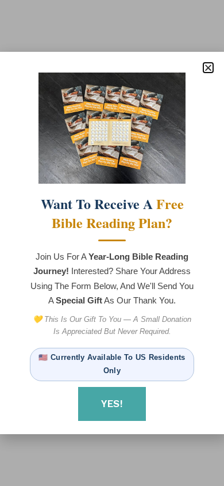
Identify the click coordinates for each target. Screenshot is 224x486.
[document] (112, 243)
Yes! (112, 403)
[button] (208, 67)
